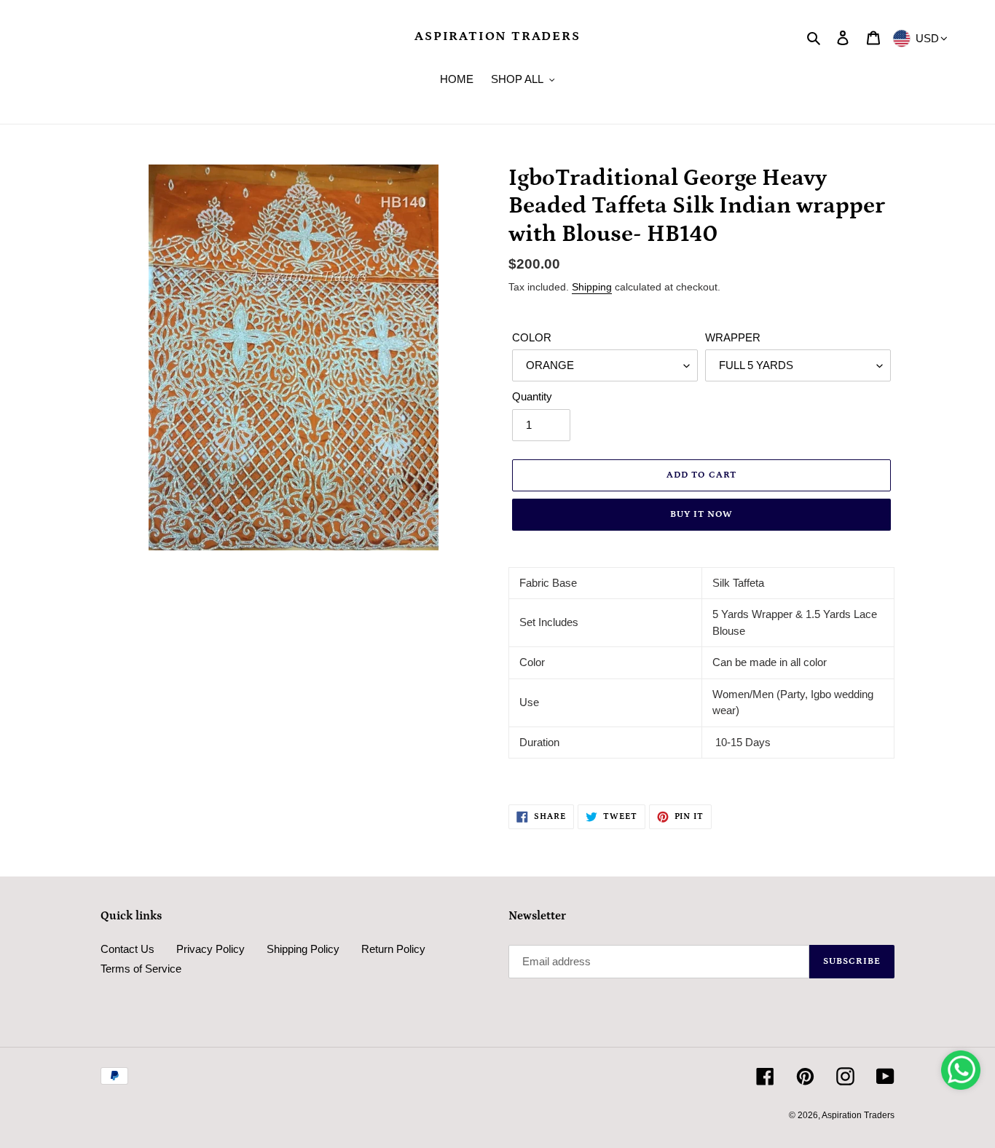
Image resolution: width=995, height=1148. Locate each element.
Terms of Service (141, 968)
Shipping (592, 287)
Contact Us (127, 949)
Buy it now (701, 514)
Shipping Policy (303, 949)
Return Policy (393, 949)
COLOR (531, 337)
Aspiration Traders (497, 36)
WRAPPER (732, 337)
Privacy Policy (210, 949)
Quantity (532, 396)
